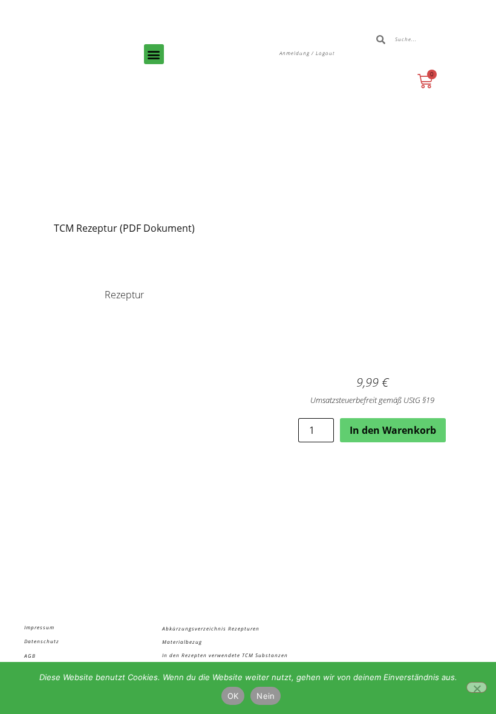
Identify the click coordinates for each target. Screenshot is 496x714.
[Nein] (476, 687)
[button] (154, 54)
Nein (265, 696)
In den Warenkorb (393, 430)
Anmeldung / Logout (306, 53)
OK (233, 696)
